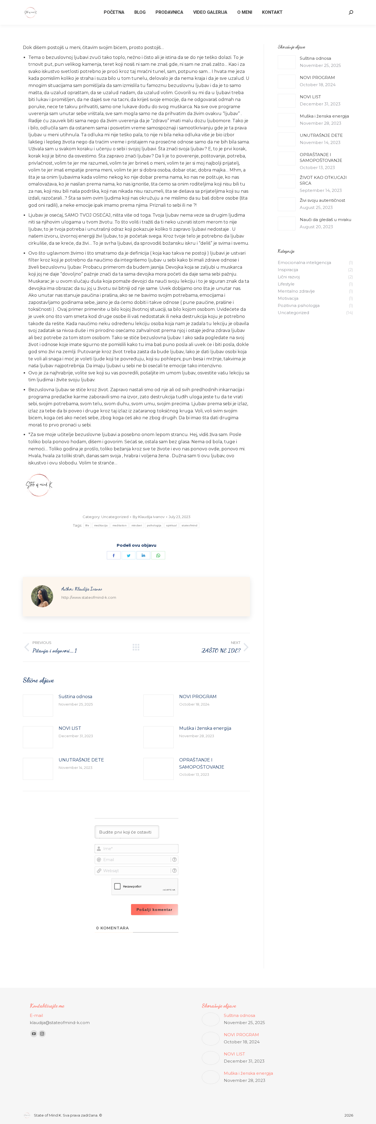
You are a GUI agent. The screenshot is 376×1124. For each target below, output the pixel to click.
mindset (137, 525)
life (87, 525)
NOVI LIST (70, 728)
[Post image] (38, 706)
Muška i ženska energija (205, 728)
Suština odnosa (75, 696)
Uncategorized (115, 517)
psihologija (154, 525)
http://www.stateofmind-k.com (88, 597)
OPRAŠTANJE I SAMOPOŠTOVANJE (201, 763)
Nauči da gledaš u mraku (325, 219)
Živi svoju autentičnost (322, 200)
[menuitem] (114, 12)
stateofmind (189, 525)
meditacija (101, 525)
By (149, 517)
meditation (120, 525)
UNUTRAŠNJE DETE (81, 760)
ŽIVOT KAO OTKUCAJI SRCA (323, 180)
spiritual (171, 525)
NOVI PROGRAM (198, 696)
